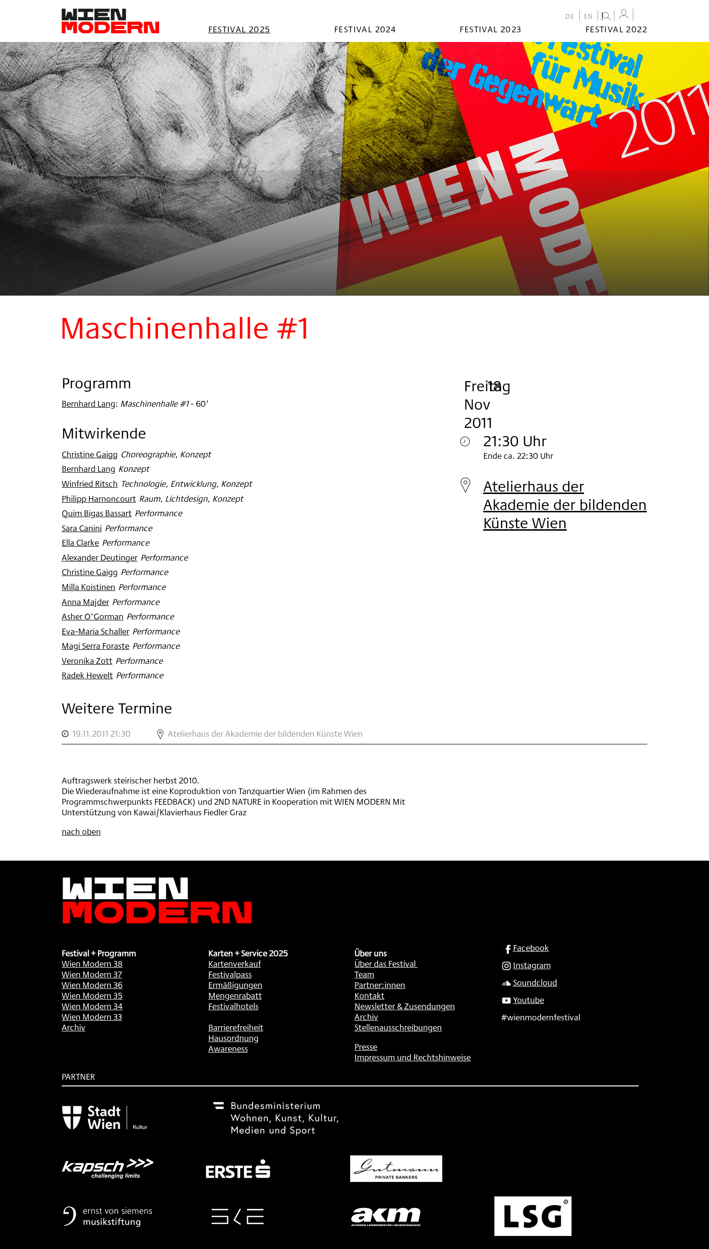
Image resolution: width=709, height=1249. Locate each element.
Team (364, 974)
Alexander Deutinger (99, 557)
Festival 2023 (490, 29)
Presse (365, 1046)
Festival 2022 (616, 29)
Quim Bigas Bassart (97, 513)
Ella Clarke (80, 542)
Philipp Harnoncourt (99, 498)
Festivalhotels (233, 1006)
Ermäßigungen (235, 984)
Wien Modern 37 (92, 974)
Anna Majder (85, 601)
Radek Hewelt (87, 675)
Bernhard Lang (88, 403)
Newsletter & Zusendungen (404, 1006)
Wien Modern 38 (92, 963)
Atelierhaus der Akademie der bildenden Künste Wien (565, 504)
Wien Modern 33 (92, 1016)
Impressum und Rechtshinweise (412, 1057)
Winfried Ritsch (90, 483)
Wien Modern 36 (92, 984)
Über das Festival (385, 963)
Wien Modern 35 (92, 995)
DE (570, 16)
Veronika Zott (87, 660)
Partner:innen (379, 984)
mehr (354, 734)
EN (588, 16)
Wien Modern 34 (92, 1006)
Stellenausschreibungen (398, 1027)
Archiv (73, 1027)
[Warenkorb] (642, 16)
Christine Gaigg (90, 454)
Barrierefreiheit (235, 1027)
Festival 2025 (239, 29)
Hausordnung (233, 1037)
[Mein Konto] (623, 14)
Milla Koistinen (88, 586)
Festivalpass (230, 974)
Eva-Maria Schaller (95, 631)
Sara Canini (82, 528)
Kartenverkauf (234, 963)
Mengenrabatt (235, 995)
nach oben (81, 831)
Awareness (228, 1048)
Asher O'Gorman (92, 616)
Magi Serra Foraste (95, 645)
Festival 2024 (365, 29)
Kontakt (369, 995)
